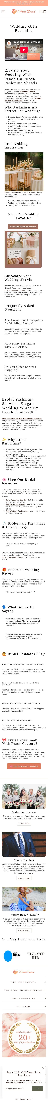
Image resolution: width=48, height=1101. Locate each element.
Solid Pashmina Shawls (16, 500)
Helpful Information (23, 998)
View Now (24, 823)
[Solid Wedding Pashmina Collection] (24, 171)
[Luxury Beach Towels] (24, 899)
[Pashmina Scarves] (24, 796)
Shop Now (24, 878)
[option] (30, 954)
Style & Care (23, 1006)
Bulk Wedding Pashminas (16, 511)
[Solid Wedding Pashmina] (23, 249)
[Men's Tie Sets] (24, 844)
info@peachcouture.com (15, 290)
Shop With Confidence (23, 982)
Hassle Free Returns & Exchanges (23, 990)
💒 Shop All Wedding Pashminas (24, 766)
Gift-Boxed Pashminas (15, 504)
